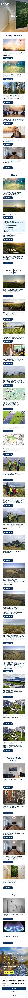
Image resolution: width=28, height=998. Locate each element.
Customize (14, 991)
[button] (26, 4)
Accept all (14, 988)
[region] (14, 987)
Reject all (14, 995)
